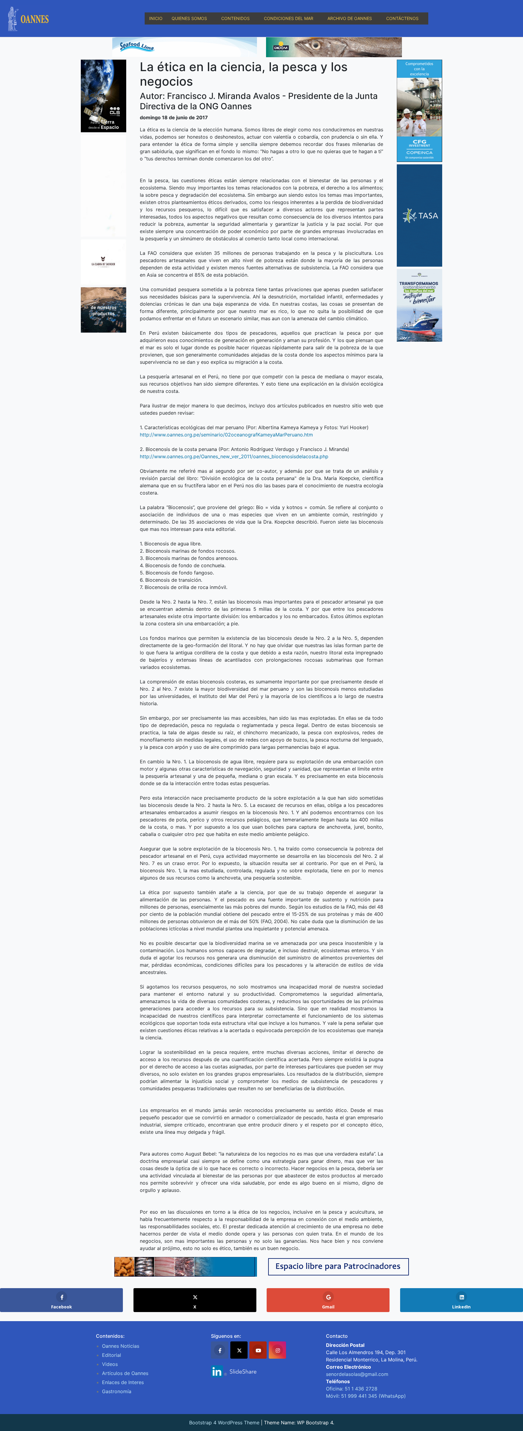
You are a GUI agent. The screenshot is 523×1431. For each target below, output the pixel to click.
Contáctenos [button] (402, 18)
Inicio (156, 18)
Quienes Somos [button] (189, 18)
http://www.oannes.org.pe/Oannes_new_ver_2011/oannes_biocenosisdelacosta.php (234, 456)
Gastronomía (116, 1391)
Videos (110, 1364)
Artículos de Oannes (125, 1373)
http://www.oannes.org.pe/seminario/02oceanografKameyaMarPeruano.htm (226, 435)
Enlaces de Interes (123, 1382)
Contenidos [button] (235, 18)
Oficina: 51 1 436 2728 (351, 1389)
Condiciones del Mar (288, 18)
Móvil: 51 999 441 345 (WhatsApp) (366, 1396)
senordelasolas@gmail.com (357, 1374)
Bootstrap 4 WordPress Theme (224, 1422)
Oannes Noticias (120, 1346)
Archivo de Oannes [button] (349, 18)
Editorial (111, 1355)
